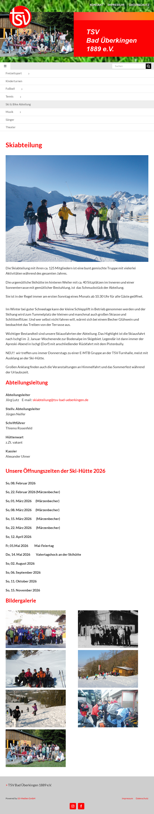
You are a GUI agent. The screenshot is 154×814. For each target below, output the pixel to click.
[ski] (77, 157)
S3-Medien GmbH (26, 798)
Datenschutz (142, 798)
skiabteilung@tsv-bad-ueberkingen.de (60, 400)
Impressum (127, 798)
